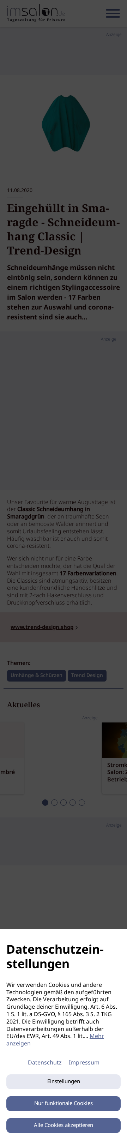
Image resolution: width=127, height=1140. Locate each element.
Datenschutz (45, 1062)
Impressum (84, 1062)
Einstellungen (63, 1082)
